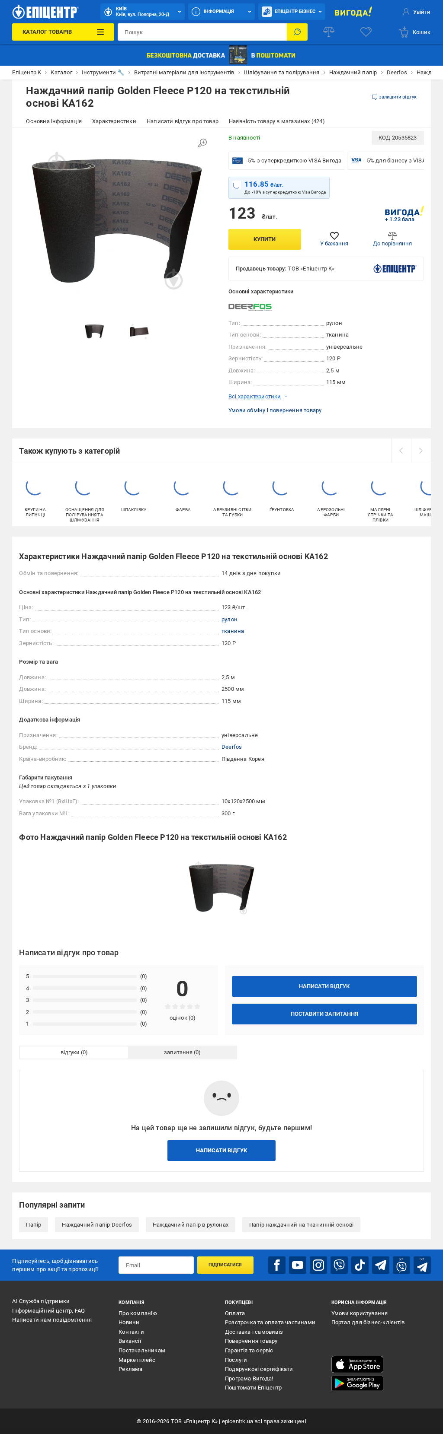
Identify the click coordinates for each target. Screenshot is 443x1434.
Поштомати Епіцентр (253, 1387)
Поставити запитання (324, 1014)
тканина (233, 631)
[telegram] (380, 1265)
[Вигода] (353, 11)
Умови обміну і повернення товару (274, 410)
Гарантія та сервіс (249, 1350)
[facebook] (277, 1265)
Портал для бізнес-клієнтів (367, 1322)
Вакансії (130, 1341)
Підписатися (225, 1265)
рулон (230, 619)
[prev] (401, 451)
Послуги (236, 1360)
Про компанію (138, 1313)
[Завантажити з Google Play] (357, 1383)
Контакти (131, 1332)
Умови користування (359, 1313)
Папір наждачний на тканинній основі (301, 1224)
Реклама (130, 1369)
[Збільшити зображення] (202, 143)
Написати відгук (324, 986)
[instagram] (318, 1265)
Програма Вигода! (249, 1378)
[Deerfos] (250, 307)
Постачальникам (142, 1350)
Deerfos (232, 747)
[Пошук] (297, 32)
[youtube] (297, 1265)
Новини (129, 1322)
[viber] (339, 1265)
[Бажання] (366, 32)
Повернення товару (251, 1341)
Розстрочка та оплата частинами (270, 1322)
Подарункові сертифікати (259, 1369)
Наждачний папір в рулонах (190, 1224)
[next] (421, 451)
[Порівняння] (328, 32)
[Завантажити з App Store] (357, 1364)
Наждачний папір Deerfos (97, 1224)
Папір (33, 1224)
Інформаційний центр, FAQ (48, 1310)
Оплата (235, 1313)
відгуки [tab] (70, 1052)
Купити (265, 239)
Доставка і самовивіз (254, 1332)
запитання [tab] (178, 1052)
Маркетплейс (137, 1360)
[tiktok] (360, 1265)
